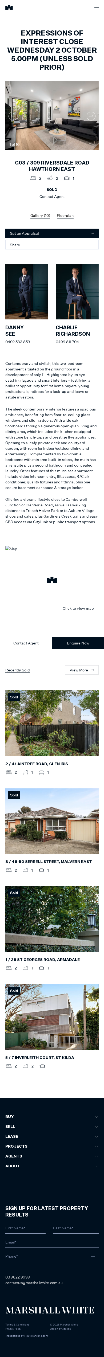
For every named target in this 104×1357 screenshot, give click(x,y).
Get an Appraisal (24, 233)
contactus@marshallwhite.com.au (34, 1282)
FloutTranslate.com (36, 1335)
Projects (16, 1146)
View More (79, 670)
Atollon (66, 1328)
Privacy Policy (13, 1328)
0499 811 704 (67, 341)
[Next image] (91, 116)
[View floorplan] (91, 144)
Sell (10, 1127)
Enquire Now (78, 643)
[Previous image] (13, 116)
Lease (11, 1137)
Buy (9, 1117)
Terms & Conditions (17, 1324)
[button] (52, 580)
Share (15, 245)
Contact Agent (26, 643)
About (12, 1166)
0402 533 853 (17, 341)
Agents (13, 1156)
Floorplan (65, 215)
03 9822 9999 (17, 1277)
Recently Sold (17, 670)
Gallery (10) (40, 215)
